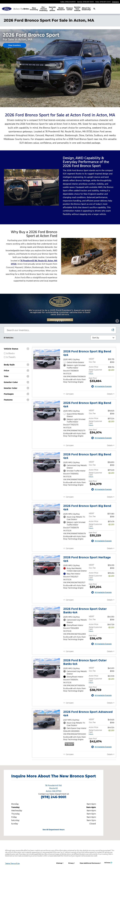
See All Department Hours (53, 829)
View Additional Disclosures (90, 863)
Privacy (71, 863)
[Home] (6, 9)
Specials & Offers (52, 8)
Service (77, 8)
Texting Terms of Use (12, 863)
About (86, 9)
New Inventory (34, 9)
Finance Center (69, 9)
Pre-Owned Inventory (43, 8)
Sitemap (59, 863)
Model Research (61, 9)
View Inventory (14, 45)
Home (25, 9)
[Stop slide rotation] (117, 321)
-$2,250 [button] (111, 370)
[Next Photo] (57, 359)
